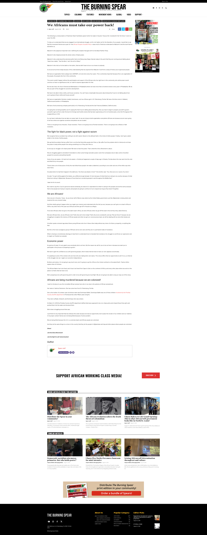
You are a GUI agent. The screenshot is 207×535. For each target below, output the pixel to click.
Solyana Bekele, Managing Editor (55, 462)
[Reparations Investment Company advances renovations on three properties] (157, 517)
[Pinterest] (127, 29)
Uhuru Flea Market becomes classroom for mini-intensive (103, 459)
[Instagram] (159, 8)
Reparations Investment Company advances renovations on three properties (143, 517)
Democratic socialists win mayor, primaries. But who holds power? (62, 459)
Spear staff (51, 29)
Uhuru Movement (96, 21)
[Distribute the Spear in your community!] (65, 406)
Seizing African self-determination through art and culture (139, 459)
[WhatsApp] (130, 29)
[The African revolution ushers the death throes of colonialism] (103, 406)
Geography (78, 21)
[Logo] (60, 515)
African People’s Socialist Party (82, 44)
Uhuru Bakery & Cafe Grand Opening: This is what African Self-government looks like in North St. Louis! (140, 419)
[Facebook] (156, 8)
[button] (166, 8)
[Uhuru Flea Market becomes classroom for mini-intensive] (103, 447)
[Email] (73, 352)
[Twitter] (162, 8)
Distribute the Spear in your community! (59, 418)
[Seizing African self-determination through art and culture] (142, 447)
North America (86, 21)
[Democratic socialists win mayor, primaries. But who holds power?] (65, 447)
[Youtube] (153, 8)
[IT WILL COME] (157, 526)
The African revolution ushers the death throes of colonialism (103, 418)
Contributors (52, 21)
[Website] (70, 352)
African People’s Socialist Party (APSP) (114, 21)
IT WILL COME (137, 524)
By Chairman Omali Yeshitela (65, 21)
